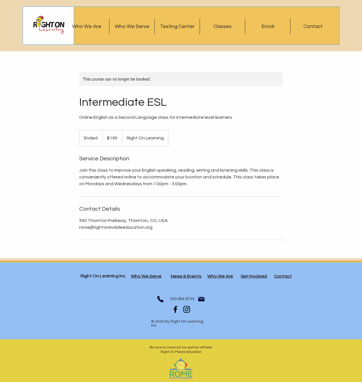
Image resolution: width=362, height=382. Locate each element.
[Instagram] (186, 309)
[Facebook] (175, 309)
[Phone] (160, 299)
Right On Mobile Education (181, 352)
